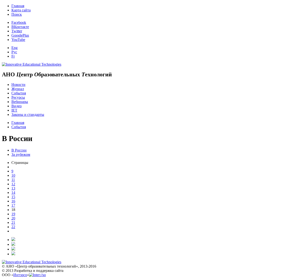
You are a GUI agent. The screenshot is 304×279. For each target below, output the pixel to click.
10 (13, 175)
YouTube (18, 40)
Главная (17, 6)
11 (13, 180)
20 (13, 218)
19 (13, 214)
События (18, 93)
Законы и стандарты (27, 115)
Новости (18, 85)
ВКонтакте (20, 27)
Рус (14, 52)
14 (13, 193)
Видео (16, 106)
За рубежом (20, 154)
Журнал (17, 89)
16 (13, 201)
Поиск (16, 14)
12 (13, 184)
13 (13, 188)
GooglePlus (20, 35)
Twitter (16, 31)
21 (13, 222)
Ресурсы (18, 97)
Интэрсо (20, 275)
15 (13, 197)
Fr (13, 56)
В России (19, 150)
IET (14, 110)
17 (13, 205)
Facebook (18, 22)
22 (13, 227)
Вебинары (19, 102)
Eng (14, 48)
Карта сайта (21, 10)
